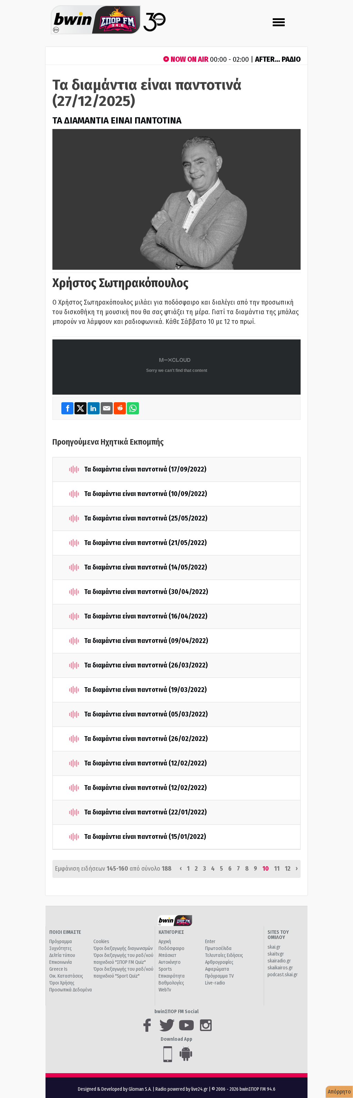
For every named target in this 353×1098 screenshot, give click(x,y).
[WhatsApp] (133, 408)
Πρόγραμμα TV (219, 976)
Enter (210, 941)
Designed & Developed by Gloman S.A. (115, 1089)
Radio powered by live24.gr (182, 1089)
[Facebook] (67, 408)
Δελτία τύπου (62, 955)
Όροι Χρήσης (61, 983)
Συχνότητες (60, 948)
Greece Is (58, 969)
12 (288, 868)
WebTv (165, 990)
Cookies (101, 941)
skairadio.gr (279, 961)
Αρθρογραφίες (219, 962)
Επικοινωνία (60, 962)
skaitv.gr (276, 954)
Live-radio (215, 983)
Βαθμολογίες (171, 983)
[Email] (107, 408)
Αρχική (165, 941)
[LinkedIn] (94, 408)
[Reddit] (120, 408)
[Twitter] (81, 408)
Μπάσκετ (167, 955)
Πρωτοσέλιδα (218, 948)
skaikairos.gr (280, 968)
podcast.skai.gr (283, 975)
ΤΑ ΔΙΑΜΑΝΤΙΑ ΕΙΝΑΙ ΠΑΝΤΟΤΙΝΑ (116, 120)
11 (277, 868)
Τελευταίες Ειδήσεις (224, 955)
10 (265, 868)
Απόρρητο (339, 1091)
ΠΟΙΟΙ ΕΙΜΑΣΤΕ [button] (65, 932)
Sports (165, 969)
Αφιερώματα (217, 969)
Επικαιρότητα (172, 976)
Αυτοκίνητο (170, 962)
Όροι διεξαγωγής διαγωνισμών (123, 948)
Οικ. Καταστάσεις (66, 976)
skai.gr (274, 947)
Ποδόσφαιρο (171, 948)
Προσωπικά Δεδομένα (70, 990)
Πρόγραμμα (60, 941)
